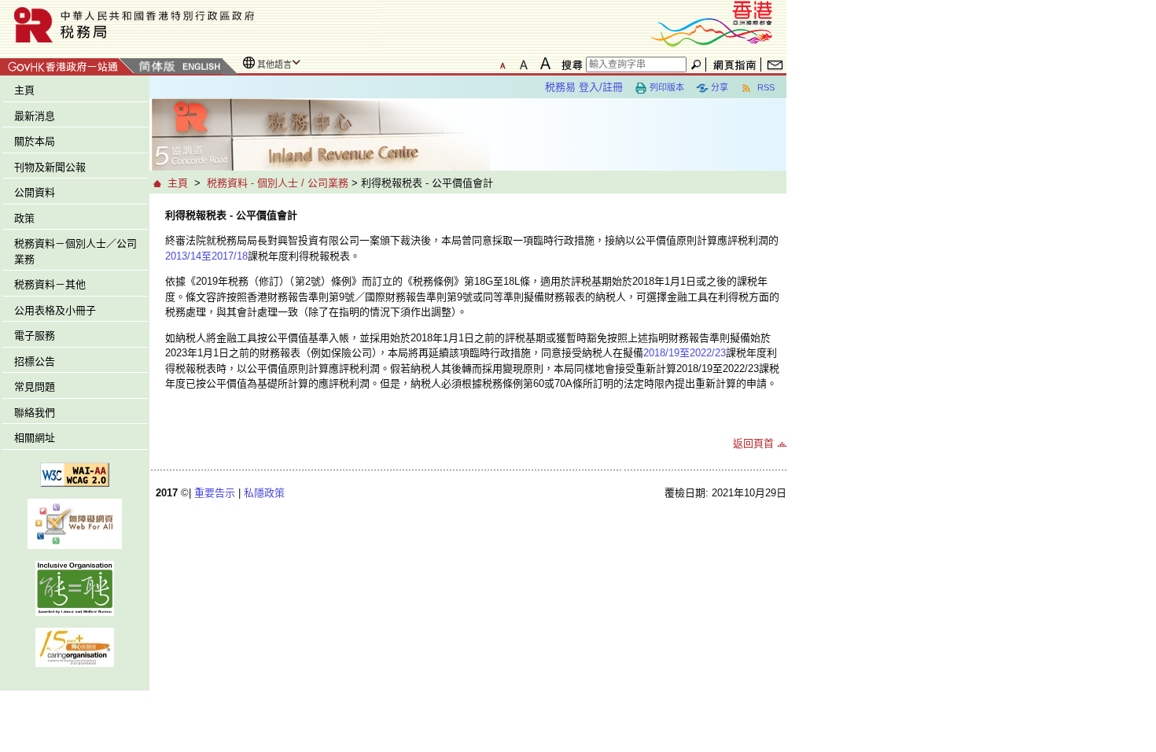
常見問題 (34, 387)
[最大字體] (545, 64)
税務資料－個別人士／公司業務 (75, 251)
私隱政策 (264, 493)
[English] (201, 67)
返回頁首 (753, 443)
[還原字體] (502, 64)
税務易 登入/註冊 (584, 87)
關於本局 (34, 141)
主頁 (24, 90)
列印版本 (667, 87)
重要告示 (214, 493)
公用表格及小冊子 (55, 310)
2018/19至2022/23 (684, 353)
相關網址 (34, 438)
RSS (765, 87)
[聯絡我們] (775, 64)
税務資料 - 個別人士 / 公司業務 (277, 183)
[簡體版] (156, 67)
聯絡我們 (34, 412)
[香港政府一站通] (67, 64)
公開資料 (34, 192)
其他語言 (274, 64)
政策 (24, 218)
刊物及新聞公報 (50, 167)
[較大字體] (524, 64)
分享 (719, 87)
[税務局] (190, 25)
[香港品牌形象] (711, 22)
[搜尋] (569, 64)
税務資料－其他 (50, 284)
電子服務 (34, 335)
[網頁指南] (735, 64)
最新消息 (34, 116)
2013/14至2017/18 (206, 256)
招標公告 (34, 361)
